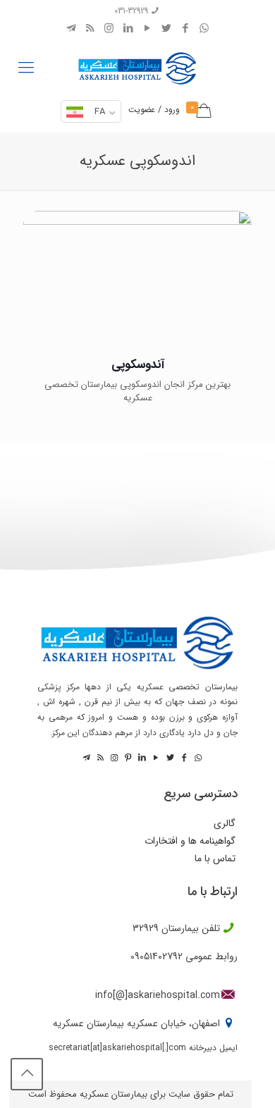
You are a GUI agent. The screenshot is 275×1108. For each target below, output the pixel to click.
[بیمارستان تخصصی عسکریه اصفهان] (137, 64)
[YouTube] (147, 28)
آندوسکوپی (137, 364)
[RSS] (89, 28)
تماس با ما (215, 858)
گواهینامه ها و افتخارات (190, 841)
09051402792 (156, 956)
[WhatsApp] (204, 28)
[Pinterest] (127, 758)
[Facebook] (185, 28)
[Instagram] (109, 28)
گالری (225, 823)
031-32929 (131, 11)
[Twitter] (166, 28)
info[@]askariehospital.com (157, 995)
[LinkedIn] (128, 28)
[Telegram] (70, 28)
